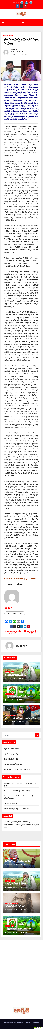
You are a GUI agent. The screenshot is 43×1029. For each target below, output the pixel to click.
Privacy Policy (7, 994)
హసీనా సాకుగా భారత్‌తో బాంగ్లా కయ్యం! (14, 632)
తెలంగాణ (6, 35)
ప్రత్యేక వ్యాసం (8, 858)
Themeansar (21, 1025)
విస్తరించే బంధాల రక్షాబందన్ (12, 748)
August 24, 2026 (13, 864)
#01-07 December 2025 (20, 55)
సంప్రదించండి (6, 950)
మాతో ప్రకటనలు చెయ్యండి (10, 963)
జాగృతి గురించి (6, 945)
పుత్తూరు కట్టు (25, 809)
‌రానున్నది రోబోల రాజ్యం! (23, 791)
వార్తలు (11, 35)
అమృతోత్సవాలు (9, 903)
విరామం (15, 803)
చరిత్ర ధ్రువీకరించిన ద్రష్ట (11, 759)
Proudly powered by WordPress (14, 1022)
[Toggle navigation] (23, 22)
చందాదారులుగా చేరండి (9, 976)
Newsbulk (34, 1022)
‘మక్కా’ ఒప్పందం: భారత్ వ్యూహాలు (20, 718)
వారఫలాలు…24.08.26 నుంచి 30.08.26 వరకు (19, 769)
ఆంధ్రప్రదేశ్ (7, 672)
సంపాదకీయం (6, 971)
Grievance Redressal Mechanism (14, 985)
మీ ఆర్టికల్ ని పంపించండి (9, 958)
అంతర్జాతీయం (8, 715)
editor (15, 49)
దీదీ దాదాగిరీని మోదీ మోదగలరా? (30, 632)
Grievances (6, 989)
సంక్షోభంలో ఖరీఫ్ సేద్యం (15, 674)
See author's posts (15, 613)
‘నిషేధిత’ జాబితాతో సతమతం (18, 696)
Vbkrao (6, 803)
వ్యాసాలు (14, 858)
